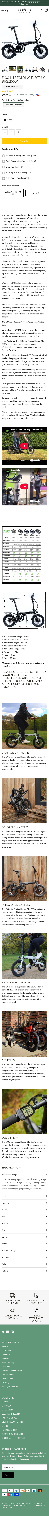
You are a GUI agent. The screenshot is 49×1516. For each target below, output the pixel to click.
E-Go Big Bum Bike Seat (19, 172)
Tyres (4, 1216)
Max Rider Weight (9, 1250)
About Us (5, 1358)
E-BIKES (5, 1401)
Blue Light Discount (9, 1386)
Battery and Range (9, 1174)
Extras (4, 1243)
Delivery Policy (8, 1374)
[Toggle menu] (2, 10)
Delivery (5, 1264)
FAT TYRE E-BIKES (9, 1417)
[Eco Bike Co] (24, 10)
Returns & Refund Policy (12, 1370)
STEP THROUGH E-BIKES (12, 1422)
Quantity (5, 127)
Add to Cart (24, 141)
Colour (4, 114)
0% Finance (6, 1350)
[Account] (41, 10)
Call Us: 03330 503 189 (13, 193)
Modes (4, 1209)
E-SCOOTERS (7, 1409)
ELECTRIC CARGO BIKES (12, 1434)
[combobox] (24, 120)
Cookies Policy (8, 1378)
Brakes (4, 1230)
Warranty (5, 1257)
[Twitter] (3, 1332)
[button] (8, 91)
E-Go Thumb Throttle (17, 178)
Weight (5, 1223)
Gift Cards (6, 1366)
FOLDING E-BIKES (9, 1430)
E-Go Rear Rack (15, 167)
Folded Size (7, 1203)
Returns (5, 1270)
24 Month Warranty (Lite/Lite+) (22, 155)
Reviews (5, 1346)
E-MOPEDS (6, 1405)
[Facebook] (7, 1332)
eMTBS (5, 1426)
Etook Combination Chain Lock (21, 161)
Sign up (8, 1475)
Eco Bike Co (12, 1503)
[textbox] (9, 120)
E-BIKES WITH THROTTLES (13, 1438)
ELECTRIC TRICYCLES (11, 1414)
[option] (24, 40)
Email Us (36, 192)
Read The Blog (8, 1362)
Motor (4, 1196)
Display (5, 1237)
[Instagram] (12, 1332)
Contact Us (6, 1354)
